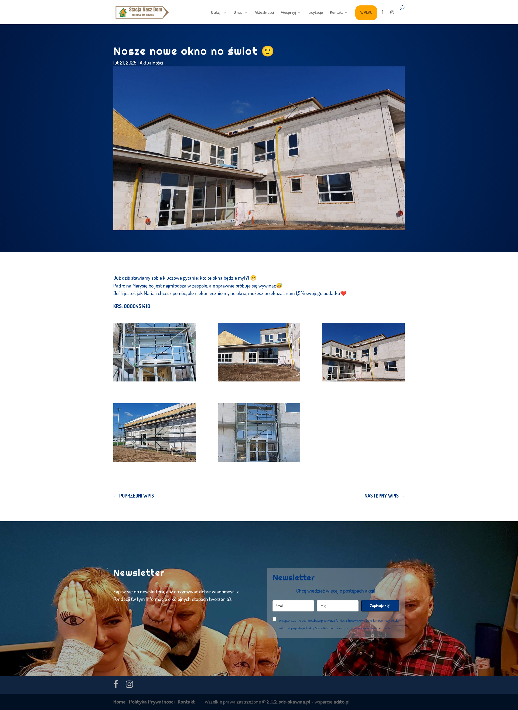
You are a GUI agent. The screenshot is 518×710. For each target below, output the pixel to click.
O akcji (216, 13)
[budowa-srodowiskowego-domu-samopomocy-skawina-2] (154, 352)
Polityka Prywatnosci (152, 701)
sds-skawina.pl (294, 701)
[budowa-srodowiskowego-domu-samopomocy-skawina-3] (259, 352)
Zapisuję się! (380, 605)
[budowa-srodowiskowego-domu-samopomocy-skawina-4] (363, 352)
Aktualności (264, 13)
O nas (238, 13)
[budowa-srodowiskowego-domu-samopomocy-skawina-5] (154, 432)
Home (119, 701)
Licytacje (315, 13)
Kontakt (336, 13)
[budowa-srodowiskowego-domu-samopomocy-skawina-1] (259, 432)
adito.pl (341, 701)
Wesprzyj (288, 13)
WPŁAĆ (366, 12)
